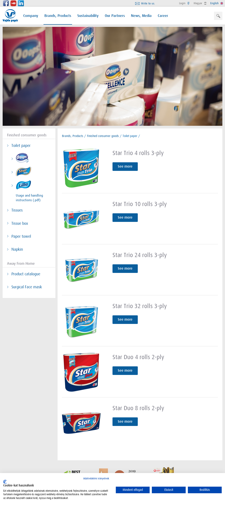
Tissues (17, 210)
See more (125, 166)
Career (163, 16)
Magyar (198, 3)
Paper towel (21, 236)
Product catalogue (25, 274)
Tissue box (19, 223)
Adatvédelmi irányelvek (96, 478)
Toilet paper (21, 145)
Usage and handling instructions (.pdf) (29, 198)
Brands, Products (57, 16)
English (215, 3)
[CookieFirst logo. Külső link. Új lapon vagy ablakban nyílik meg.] (5, 482)
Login (182, 3)
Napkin (17, 249)
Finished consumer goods (103, 136)
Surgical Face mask (26, 287)
